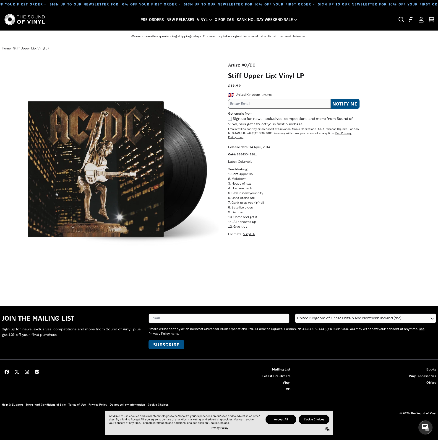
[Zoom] (110, 170)
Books (431, 369)
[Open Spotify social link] (37, 372)
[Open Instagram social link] (27, 372)
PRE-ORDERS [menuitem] (152, 19)
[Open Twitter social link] (17, 372)
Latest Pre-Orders (276, 376)
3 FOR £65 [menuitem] (224, 19)
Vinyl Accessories (422, 376)
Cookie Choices (158, 404)
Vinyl (286, 382)
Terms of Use (77, 404)
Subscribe (166, 344)
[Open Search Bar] (401, 19)
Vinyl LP (249, 234)
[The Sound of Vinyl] (24, 19)
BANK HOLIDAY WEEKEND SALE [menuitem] (265, 19)
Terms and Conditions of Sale (46, 404)
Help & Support (12, 404)
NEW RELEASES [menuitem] (180, 19)
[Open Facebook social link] (7, 372)
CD (288, 389)
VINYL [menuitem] (202, 19)
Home (6, 48)
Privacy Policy (98, 404)
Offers (431, 382)
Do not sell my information (127, 404)
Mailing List (281, 369)
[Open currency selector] (411, 20)
